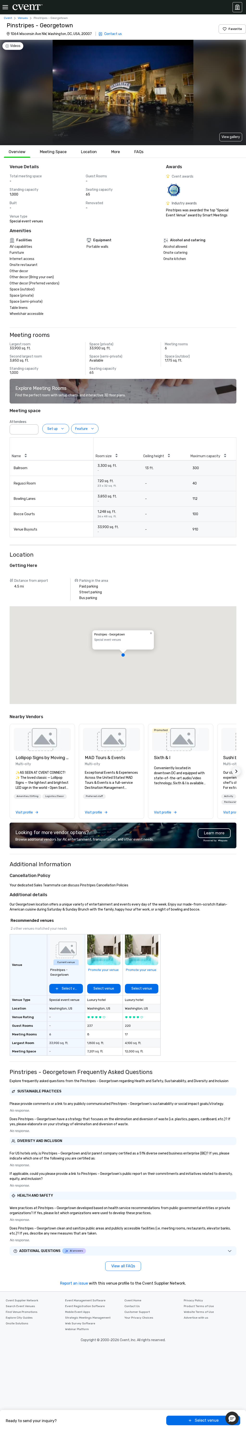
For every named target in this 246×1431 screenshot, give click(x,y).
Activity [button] (228, 796)
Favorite (235, 29)
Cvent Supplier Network (22, 1300)
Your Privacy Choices (138, 1317)
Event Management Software (85, 1300)
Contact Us (132, 1306)
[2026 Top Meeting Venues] (174, 190)
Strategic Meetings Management (88, 1317)
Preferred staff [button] (94, 796)
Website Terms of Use (199, 1312)
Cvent (8, 18)
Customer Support (137, 1312)
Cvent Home (132, 1300)
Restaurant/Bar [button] (233, 802)
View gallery (230, 137)
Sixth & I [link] (162, 757)
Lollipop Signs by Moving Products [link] (42, 757)
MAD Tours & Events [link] (105, 757)
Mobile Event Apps (77, 1312)
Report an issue (74, 1283)
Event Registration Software (85, 1306)
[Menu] (5, 7)
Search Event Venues (20, 1306)
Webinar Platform (77, 1329)
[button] (33, 428)
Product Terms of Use (199, 1306)
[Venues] (237, 7)
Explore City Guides (19, 1317)
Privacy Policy (193, 1300)
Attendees (18, 422)
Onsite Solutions (17, 1323)
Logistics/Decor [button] (54, 796)
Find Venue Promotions (21, 1312)
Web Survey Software (80, 1323)
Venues (23, 18)
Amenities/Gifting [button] (27, 796)
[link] (42, 739)
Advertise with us (196, 1317)
